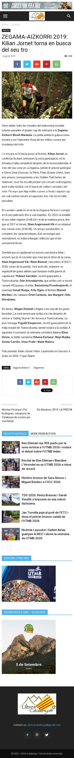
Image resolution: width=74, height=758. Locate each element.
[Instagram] (37, 735)
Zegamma (38, 367)
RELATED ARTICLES (15, 433)
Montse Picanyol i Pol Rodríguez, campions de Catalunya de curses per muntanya (16, 415)
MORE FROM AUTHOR (43, 433)
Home (5, 24)
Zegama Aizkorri (21, 367)
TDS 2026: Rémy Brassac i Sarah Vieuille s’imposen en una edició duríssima (44, 499)
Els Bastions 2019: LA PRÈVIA (54, 409)
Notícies (15, 24)
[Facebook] (27, 735)
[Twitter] (46, 735)
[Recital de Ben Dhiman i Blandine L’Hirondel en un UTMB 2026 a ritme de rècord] (11, 464)
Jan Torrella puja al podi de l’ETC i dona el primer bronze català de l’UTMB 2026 (45, 517)
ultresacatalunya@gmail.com (44, 725)
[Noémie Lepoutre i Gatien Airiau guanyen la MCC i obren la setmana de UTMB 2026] (11, 534)
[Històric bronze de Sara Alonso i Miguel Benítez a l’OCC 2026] (11, 482)
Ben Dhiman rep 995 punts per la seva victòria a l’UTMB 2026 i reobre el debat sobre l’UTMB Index (46, 447)
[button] (69, 16)
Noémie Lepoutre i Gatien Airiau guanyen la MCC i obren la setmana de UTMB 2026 (45, 534)
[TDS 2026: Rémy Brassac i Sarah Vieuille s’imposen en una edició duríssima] (11, 499)
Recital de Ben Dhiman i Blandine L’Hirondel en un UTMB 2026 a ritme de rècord (46, 465)
